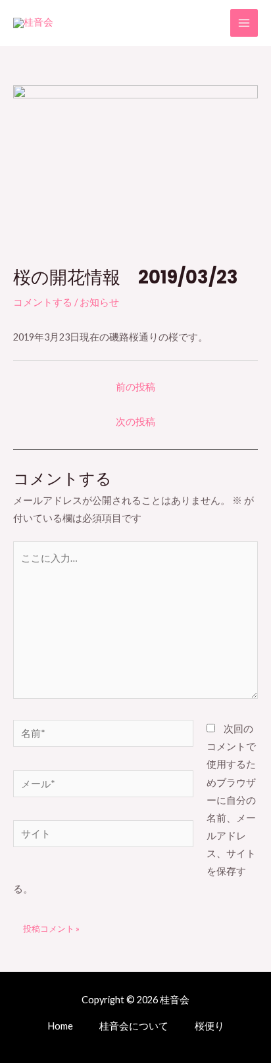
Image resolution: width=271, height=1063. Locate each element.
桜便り (209, 1026)
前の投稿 (135, 386)
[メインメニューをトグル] (244, 23)
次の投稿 (135, 421)
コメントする (42, 302)
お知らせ (99, 302)
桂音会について (133, 1026)
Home (60, 1026)
